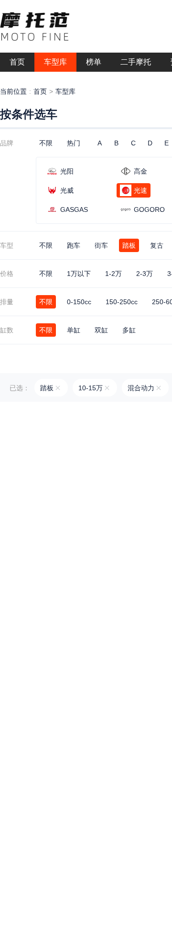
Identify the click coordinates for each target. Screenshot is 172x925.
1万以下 (79, 273)
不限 (46, 143)
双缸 (101, 330)
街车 (101, 245)
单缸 (73, 330)
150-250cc (122, 302)
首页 (40, 91)
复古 (156, 245)
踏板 (129, 245)
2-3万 (144, 273)
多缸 (129, 330)
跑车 (73, 245)
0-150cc (79, 302)
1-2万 (113, 273)
